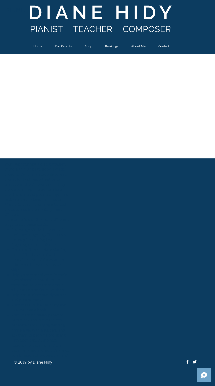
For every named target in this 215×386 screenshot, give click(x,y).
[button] (63, 44)
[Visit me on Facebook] (187, 362)
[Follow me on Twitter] (194, 362)
